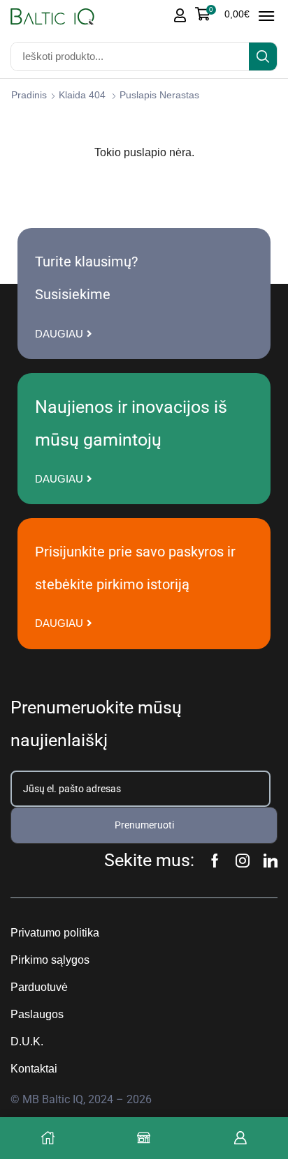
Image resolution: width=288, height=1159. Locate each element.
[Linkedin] (271, 861)
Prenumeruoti (144, 825)
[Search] (263, 56)
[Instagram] (243, 861)
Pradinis (29, 94)
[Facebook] (215, 861)
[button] (222, 14)
